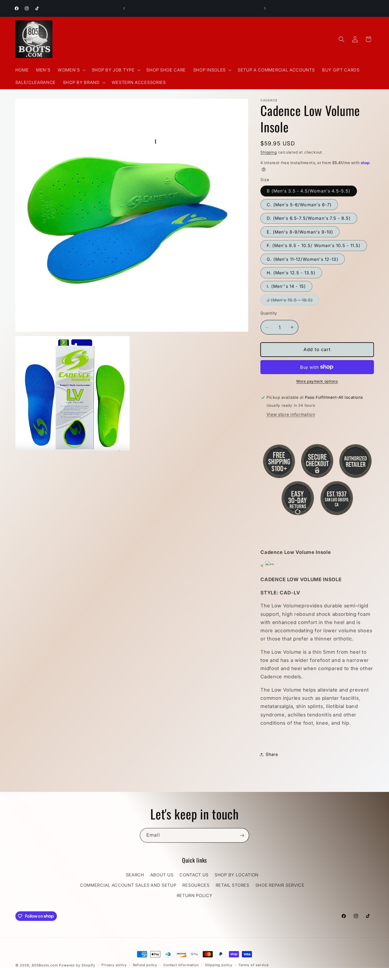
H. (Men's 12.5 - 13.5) (291, 272)
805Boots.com (45, 965)
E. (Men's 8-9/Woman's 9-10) (300, 231)
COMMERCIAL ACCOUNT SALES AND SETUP (128, 885)
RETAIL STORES (232, 885)
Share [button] (272, 754)
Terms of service (253, 965)
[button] (71, 70)
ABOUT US (162, 875)
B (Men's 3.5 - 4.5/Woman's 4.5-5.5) (308, 191)
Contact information (180, 965)
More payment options (317, 381)
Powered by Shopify (77, 965)
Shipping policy (218, 965)
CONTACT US (194, 875)
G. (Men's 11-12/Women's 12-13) (302, 259)
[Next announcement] (265, 8)
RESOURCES (195, 885)
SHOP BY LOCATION (237, 875)
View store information (290, 414)
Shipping (268, 152)
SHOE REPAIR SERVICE (280, 885)
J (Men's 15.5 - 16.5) (293, 301)
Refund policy (145, 965)
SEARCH (135, 875)
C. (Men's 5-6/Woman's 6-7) (299, 204)
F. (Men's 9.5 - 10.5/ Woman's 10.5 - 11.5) (313, 245)
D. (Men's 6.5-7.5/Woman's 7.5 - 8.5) (309, 218)
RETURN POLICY (194, 895)
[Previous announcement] (124, 8)
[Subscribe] (242, 835)
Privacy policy (113, 965)
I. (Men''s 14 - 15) (286, 286)
